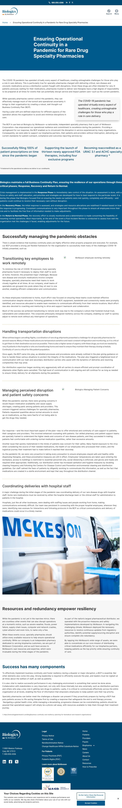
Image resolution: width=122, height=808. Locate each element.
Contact (85, 760)
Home (5, 22)
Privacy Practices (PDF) (52, 756)
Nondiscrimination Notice (52, 743)
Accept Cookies (91, 803)
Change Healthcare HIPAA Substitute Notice (60, 746)
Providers (86, 738)
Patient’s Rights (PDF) (51, 759)
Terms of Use (47, 739)
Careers (85, 752)
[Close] (118, 798)
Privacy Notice (48, 736)
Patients (85, 735)
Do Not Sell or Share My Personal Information (91, 796)
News (84, 749)
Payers (85, 742)
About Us (86, 756)
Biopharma (87, 745)
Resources (86, 763)
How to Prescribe (89, 767)
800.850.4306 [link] (10, 754)
